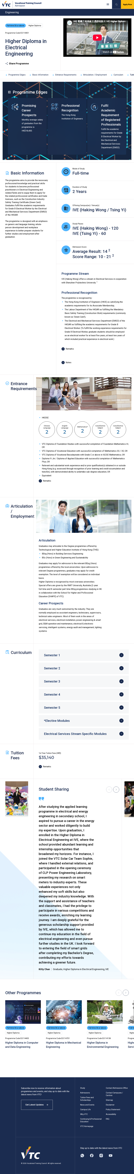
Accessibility (111, 1114)
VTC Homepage (86, 1126)
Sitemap (109, 1100)
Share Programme (19, 63)
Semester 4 (52, 694)
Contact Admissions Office (117, 1088)
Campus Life (85, 1109)
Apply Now (127, 4)
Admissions (85, 1093)
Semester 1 (52, 655)
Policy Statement (113, 1109)
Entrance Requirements (65, 75)
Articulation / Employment (95, 75)
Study (82, 1088)
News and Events (87, 1105)
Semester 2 (52, 668)
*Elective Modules (57, 721)
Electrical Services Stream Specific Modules (75, 734)
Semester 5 (52, 707)
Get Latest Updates (34, 1104)
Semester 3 (52, 681)
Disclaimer (110, 1105)
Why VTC (84, 1114)
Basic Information (40, 75)
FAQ (107, 1119)
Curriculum (118, 75)
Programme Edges (17, 75)
